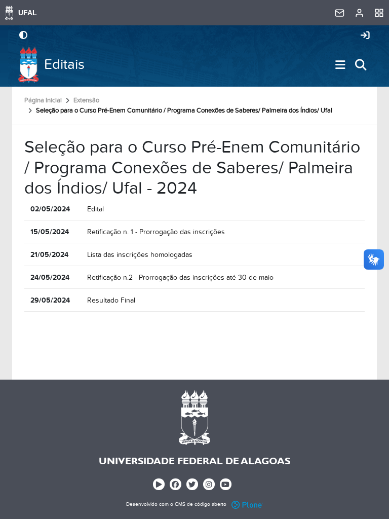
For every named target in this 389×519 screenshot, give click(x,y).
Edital (95, 209)
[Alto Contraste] (23, 36)
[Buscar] (361, 65)
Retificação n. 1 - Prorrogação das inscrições (156, 232)
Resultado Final (111, 300)
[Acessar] (365, 36)
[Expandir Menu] (340, 65)
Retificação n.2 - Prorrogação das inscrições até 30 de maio (180, 277)
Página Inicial (43, 100)
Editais (64, 64)
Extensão (86, 100)
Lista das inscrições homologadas (139, 254)
